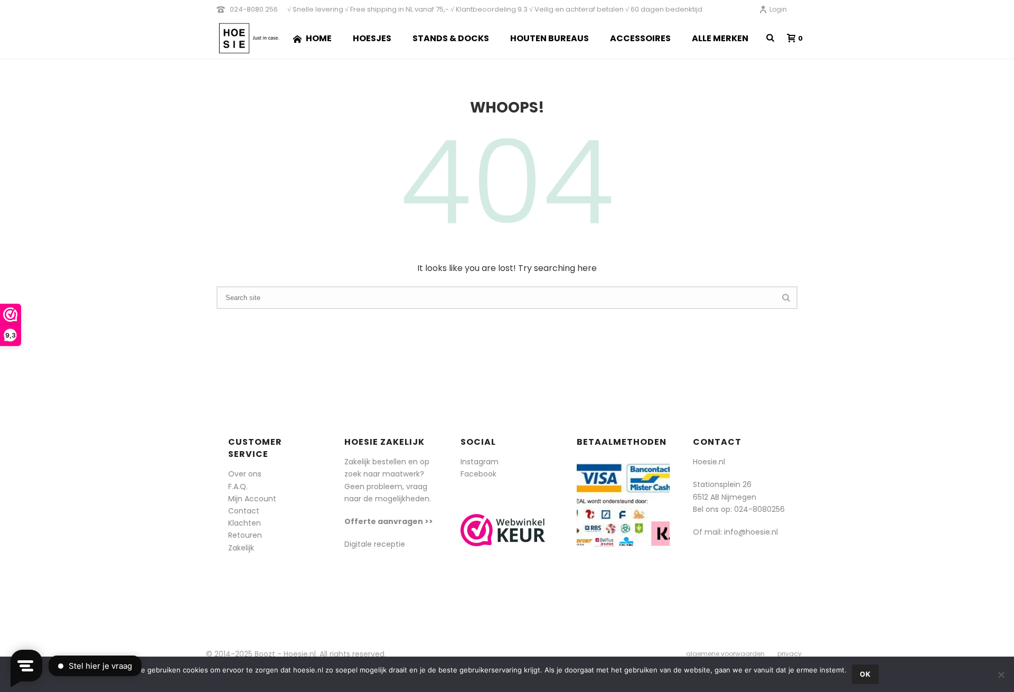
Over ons (244, 474)
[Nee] (1001, 674)
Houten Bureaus (549, 38)
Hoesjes (372, 38)
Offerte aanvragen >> (388, 521)
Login (778, 9)
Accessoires (640, 38)
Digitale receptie (374, 544)
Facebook (478, 474)
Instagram (480, 461)
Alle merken (720, 38)
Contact (243, 511)
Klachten (244, 523)
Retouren (245, 535)
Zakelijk (241, 548)
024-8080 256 (254, 9)
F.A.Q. (238, 486)
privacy (789, 654)
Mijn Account (252, 498)
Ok (865, 674)
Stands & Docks (450, 38)
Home (319, 38)
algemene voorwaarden (725, 654)
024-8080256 (759, 509)
